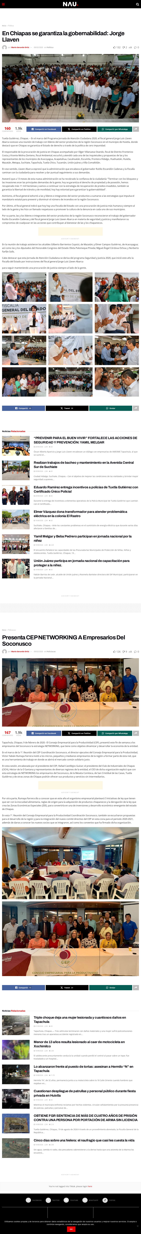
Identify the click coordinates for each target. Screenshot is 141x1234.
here (89, 1186)
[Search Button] (137, 4)
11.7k (52, 1075)
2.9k (52, 1051)
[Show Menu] (3, 4)
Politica (11, 25)
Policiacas (12, 630)
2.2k (52, 545)
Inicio (4, 25)
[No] (137, 1226)
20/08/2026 (39, 447)
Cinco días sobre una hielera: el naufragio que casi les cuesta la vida (84, 1140)
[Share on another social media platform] (136, 129)
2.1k (52, 1124)
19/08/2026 (39, 520)
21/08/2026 (39, 1026)
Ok (71, 1229)
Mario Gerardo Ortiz (20, 47)
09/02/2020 (38, 47)
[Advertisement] (70, 16)
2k (51, 447)
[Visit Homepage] (70, 4)
